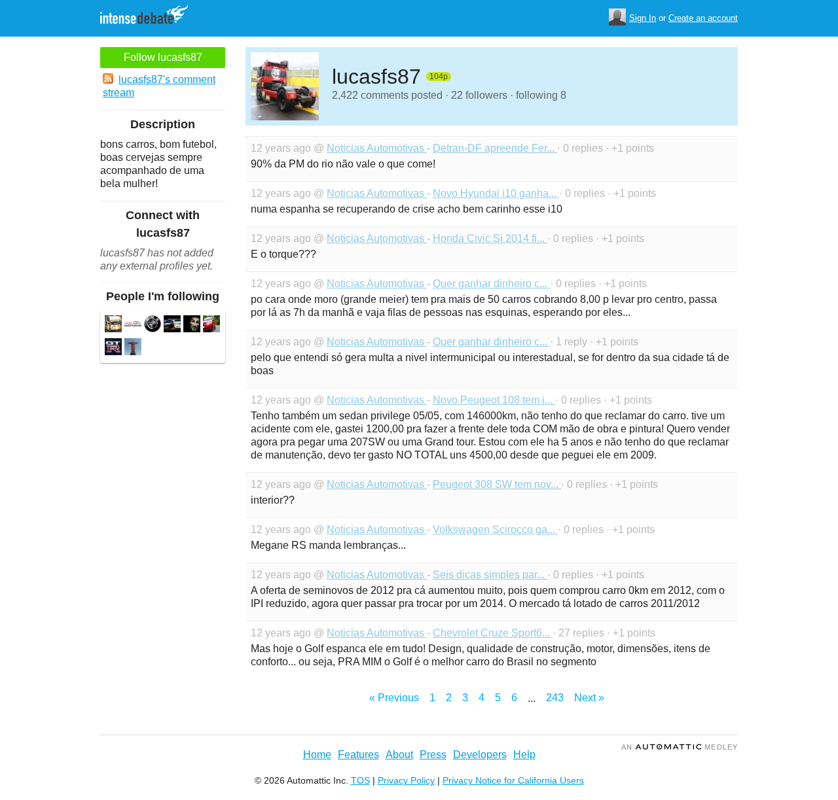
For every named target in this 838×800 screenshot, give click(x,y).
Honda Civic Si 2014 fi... (490, 238)
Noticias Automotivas (377, 148)
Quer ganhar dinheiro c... (491, 283)
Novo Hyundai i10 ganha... (496, 193)
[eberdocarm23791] (132, 325)
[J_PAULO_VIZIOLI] (172, 325)
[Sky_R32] (113, 348)
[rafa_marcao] (211, 325)
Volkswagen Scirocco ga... (495, 529)
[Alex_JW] (132, 348)
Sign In (642, 18)
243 (555, 697)
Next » (589, 697)
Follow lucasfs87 (163, 57)
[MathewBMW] (152, 325)
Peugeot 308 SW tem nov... (497, 484)
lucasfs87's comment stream (159, 86)
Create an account (703, 18)
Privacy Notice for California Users (513, 780)
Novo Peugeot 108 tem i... (494, 400)
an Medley (679, 747)
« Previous (394, 697)
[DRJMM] (191, 325)
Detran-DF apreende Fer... (495, 148)
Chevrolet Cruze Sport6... (493, 632)
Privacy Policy (406, 780)
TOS (360, 780)
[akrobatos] (113, 325)
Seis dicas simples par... (490, 574)
